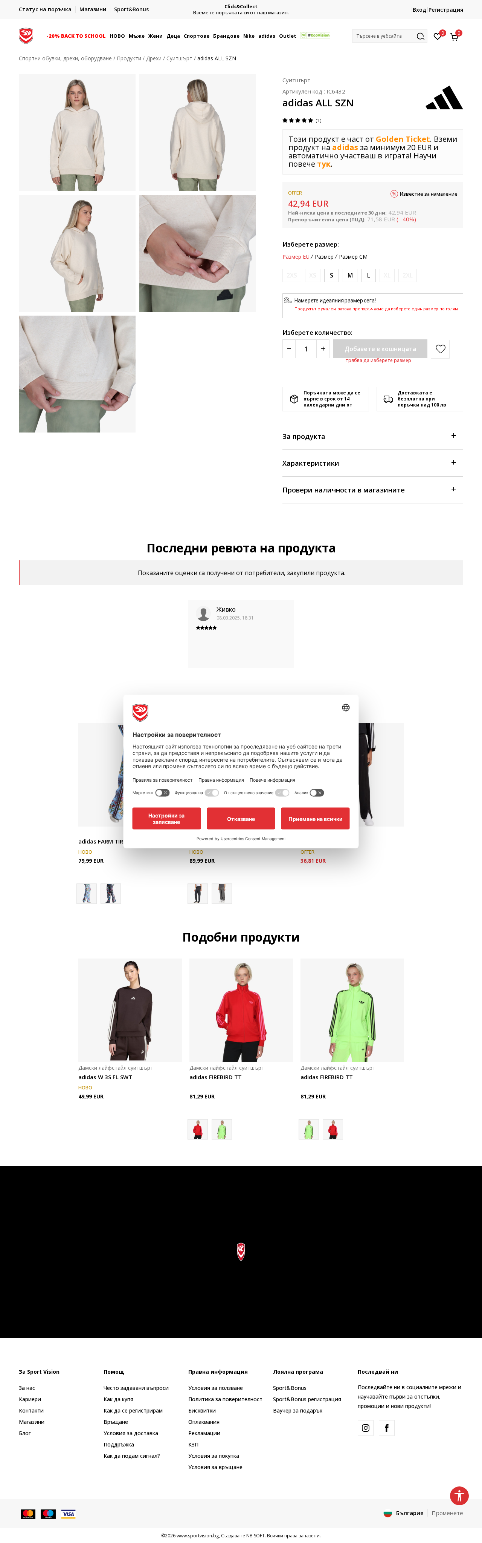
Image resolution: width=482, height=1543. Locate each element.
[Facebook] (386, 1428)
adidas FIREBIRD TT (215, 1077)
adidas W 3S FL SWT (105, 1077)
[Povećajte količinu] (322, 348)
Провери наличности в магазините (343, 489)
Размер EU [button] (296, 257)
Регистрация (446, 9)
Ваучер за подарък (297, 1410)
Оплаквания (204, 1421)
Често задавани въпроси (136, 1387)
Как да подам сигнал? (132, 1455)
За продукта (303, 436)
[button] (107, 36)
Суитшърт (179, 58)
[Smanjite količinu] (289, 348)
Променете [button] (447, 1513)
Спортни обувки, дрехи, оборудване (65, 58)
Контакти (31, 1410)
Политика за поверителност (225, 1399)
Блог (25, 1433)
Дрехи (154, 58)
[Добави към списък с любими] (393, 816)
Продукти (129, 58)
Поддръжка (119, 1444)
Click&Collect (241, 6)
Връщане (116, 1421)
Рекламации (204, 1433)
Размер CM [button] (353, 257)
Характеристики (310, 463)
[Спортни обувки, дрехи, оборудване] (26, 35)
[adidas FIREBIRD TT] (241, 1010)
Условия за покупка (213, 1455)
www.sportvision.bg (198, 1535)
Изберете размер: (310, 244)
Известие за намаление (429, 193)
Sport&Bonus (290, 1387)
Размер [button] (324, 257)
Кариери (30, 1399)
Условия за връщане (215, 1467)
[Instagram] (365, 1428)
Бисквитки (202, 1410)
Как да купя (118, 1399)
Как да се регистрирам (133, 1410)
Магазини (31, 1421)
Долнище (90, 832)
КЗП (193, 1444)
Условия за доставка (131, 1433)
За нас (27, 1387)
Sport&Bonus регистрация (307, 1399)
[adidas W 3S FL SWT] (130, 1010)
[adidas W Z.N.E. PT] (222, 893)
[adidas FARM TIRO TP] (110, 893)
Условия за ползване (215, 1387)
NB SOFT (255, 1535)
